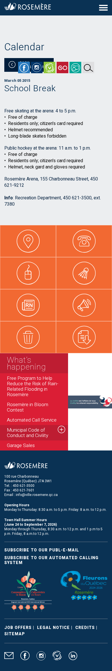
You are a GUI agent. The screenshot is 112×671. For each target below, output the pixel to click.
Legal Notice (53, 628)
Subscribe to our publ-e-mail (41, 550)
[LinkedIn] (73, 658)
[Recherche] (88, 67)
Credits (85, 628)
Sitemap (14, 634)
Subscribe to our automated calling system (51, 560)
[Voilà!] (49, 67)
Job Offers (18, 628)
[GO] (62, 67)
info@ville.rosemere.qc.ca (37, 494)
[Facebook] (24, 67)
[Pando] (75, 67)
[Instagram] (37, 67)
